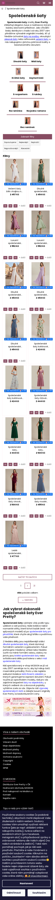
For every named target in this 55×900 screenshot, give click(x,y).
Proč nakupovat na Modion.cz (18, 791)
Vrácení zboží (10, 742)
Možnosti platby (11, 749)
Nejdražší (35, 142)
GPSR (5, 767)
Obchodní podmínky (13, 738)
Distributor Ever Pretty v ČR (16, 784)
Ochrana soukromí (12, 756)
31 (34, 585)
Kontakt (7, 794)
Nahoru (29, 599)
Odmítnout (14, 892)
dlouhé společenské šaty (15, 644)
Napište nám (9, 798)
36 (5, 206)
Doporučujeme (10, 142)
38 (10, 206)
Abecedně (25, 148)
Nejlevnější (23, 142)
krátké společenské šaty (27, 655)
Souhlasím (39, 892)
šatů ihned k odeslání (32, 674)
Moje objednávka (11, 745)
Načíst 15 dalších (27, 577)
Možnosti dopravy (12, 753)
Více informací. (36, 876)
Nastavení (26, 883)
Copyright (8, 760)
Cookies (7, 764)
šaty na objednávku (33, 682)
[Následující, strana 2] (28, 586)
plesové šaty (11, 39)
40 (15, 206)
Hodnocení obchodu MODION (18, 788)
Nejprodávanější (11, 148)
